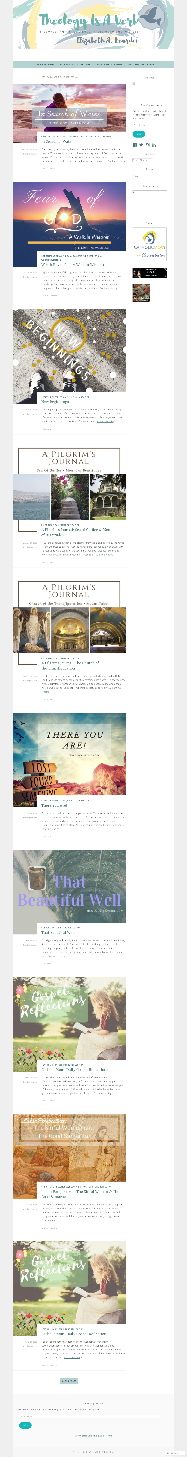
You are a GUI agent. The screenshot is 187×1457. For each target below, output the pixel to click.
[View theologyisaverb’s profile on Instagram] (148, 145)
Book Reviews (67, 64)
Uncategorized (102, 136)
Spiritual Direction (78, 397)
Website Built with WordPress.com (93, 1452)
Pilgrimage (47, 525)
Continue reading (117, 161)
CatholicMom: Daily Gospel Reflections (74, 1070)
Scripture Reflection (80, 136)
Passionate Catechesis (109, 64)
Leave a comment (49, 169)
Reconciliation (77, 1186)
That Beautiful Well (58, 933)
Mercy (63, 136)
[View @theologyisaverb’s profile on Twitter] (141, 145)
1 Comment (46, 429)
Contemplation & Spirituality (58, 256)
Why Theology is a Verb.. (142, 64)
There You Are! (54, 805)
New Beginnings (55, 402)
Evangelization (50, 136)
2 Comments (47, 963)
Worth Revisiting (51, 260)
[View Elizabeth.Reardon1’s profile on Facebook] (135, 145)
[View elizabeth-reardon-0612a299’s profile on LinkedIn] (154, 145)
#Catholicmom (49, 1065)
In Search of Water (57, 142)
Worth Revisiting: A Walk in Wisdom (72, 265)
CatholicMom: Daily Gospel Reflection (73, 1334)
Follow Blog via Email (149, 105)
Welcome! (85, 64)
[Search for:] (150, 176)
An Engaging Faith (43, 64)
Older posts (69, 1381)
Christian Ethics (50, 1186)
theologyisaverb (30, 154)
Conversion (47, 927)
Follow (139, 133)
